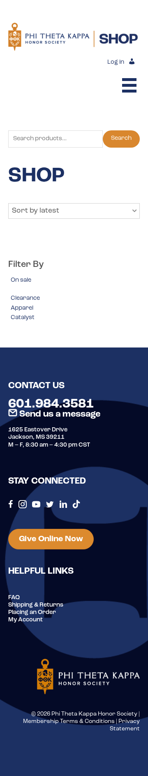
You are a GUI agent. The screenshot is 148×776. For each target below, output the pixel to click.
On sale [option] (21, 280)
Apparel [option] (22, 308)
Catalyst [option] (23, 318)
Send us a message (58, 414)
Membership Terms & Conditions (69, 721)
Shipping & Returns (35, 605)
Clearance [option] (25, 298)
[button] (74, 211)
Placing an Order (32, 612)
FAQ (14, 598)
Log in (115, 62)
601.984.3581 (51, 404)
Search (121, 138)
